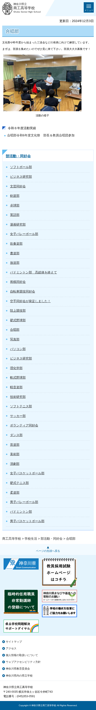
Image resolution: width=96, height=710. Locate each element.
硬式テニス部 (19, 483)
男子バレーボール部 (24, 502)
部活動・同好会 (18, 156)
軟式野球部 (18, 377)
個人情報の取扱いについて (22, 655)
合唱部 (14, 329)
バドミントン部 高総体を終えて (33, 272)
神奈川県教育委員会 (18, 668)
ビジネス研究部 (21, 176)
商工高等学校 (11, 538)
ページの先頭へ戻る (48, 550)
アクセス (11, 648)
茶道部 (14, 444)
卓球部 (14, 205)
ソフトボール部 (21, 167)
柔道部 (14, 492)
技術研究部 (18, 397)
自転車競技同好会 (22, 291)
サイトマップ (14, 641)
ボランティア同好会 (24, 425)
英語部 (14, 215)
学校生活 (31, 538)
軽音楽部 (16, 387)
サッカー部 (18, 416)
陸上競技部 (18, 310)
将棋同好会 (18, 282)
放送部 (14, 262)
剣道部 (14, 195)
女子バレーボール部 (24, 234)
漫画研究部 (18, 224)
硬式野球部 (18, 320)
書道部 (14, 253)
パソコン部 (18, 349)
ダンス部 (16, 435)
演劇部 (14, 464)
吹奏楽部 (16, 243)
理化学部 (16, 368)
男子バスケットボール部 (27, 521)
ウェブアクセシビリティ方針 (23, 661)
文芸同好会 (18, 186)
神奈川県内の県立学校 (19, 675)
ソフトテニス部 (21, 406)
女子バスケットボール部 (27, 473)
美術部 (14, 454)
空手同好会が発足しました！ (30, 301)
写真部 (14, 339)
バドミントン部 (21, 511)
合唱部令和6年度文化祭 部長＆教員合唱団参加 (41, 135)
